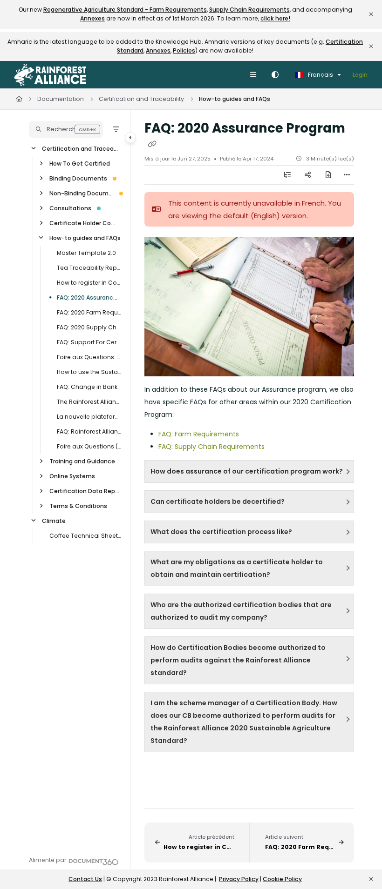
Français (320, 75)
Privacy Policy (239, 879)
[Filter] (116, 129)
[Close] (370, 14)
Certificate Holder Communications (85, 223)
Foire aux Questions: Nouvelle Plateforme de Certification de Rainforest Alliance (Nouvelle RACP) (89, 357)
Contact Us (85, 879)
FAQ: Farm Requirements (198, 434)
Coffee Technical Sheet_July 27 (85, 536)
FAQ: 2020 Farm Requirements (89, 312)
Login (360, 75)
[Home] (50, 75)
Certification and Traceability (141, 99)
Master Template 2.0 (86, 253)
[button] (66, 129)
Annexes (92, 18)
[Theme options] (274, 74)
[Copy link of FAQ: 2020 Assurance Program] (151, 144)
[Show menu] (253, 74)
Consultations (70, 208)
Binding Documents (78, 178)
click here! (275, 18)
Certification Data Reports (85, 491)
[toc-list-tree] (287, 174)
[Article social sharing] (307, 174)
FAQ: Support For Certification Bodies (89, 342)
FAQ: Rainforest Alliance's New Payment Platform (89, 431)
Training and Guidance (82, 461)
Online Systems (72, 476)
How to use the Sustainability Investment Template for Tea (89, 372)
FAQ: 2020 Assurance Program (89, 297)
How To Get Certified (79, 163)
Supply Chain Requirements (249, 9)
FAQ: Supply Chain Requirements (211, 446)
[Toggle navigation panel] (130, 137)
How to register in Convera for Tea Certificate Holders (89, 283)
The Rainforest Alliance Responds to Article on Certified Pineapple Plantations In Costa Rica (89, 402)
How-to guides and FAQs (234, 99)
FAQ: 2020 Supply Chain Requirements (89, 327)
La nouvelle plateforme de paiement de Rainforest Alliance (89, 417)
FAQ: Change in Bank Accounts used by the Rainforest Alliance (89, 387)
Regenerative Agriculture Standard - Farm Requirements (125, 9)
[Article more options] (346, 174)
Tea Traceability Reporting (89, 268)
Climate (54, 521)
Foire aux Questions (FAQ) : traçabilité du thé (89, 446)
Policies (184, 50)
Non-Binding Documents (81, 193)
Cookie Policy (282, 879)
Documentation (60, 99)
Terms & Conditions (78, 506)
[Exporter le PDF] (328, 174)
